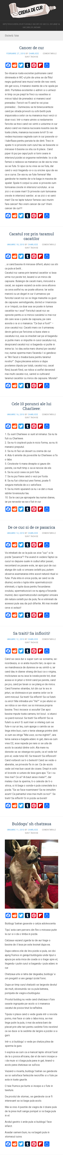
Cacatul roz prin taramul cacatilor (31, 236)
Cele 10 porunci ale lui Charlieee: (31, 406)
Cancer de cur (31, 47)
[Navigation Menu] (60, 27)
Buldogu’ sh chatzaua (31, 823)
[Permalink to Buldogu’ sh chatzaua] (31, 873)
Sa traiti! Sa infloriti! (31, 633)
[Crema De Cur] (31, 10)
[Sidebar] (3, 27)
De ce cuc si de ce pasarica (31, 527)
